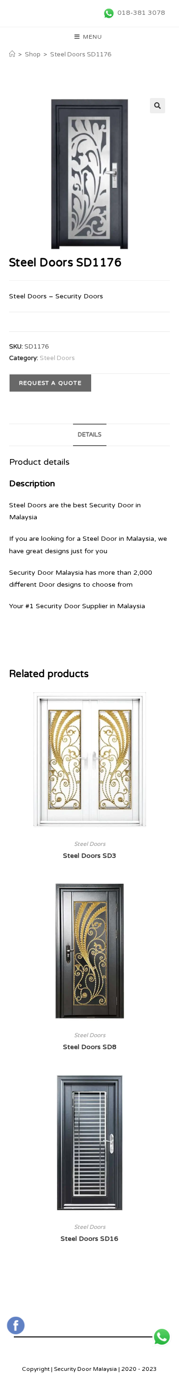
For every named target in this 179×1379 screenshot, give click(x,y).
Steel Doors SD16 (89, 1239)
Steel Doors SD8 (89, 1047)
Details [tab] (90, 434)
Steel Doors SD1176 (80, 54)
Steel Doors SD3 (89, 856)
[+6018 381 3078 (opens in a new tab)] (161, 1337)
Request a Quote (50, 383)
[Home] (12, 54)
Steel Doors (57, 358)
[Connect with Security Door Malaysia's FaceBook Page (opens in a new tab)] (16, 1325)
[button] (157, 105)
